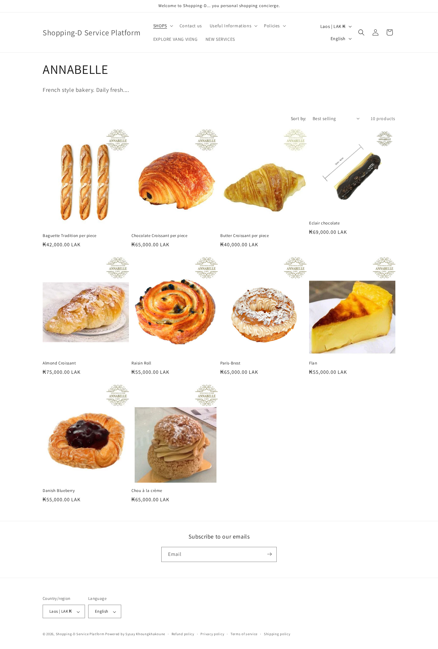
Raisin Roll (141, 363)
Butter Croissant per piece (244, 235)
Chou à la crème (146, 490)
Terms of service (244, 634)
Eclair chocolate (324, 223)
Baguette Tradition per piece (70, 235)
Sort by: (298, 118)
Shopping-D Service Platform (80, 634)
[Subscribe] (269, 554)
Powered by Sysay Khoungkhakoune (135, 634)
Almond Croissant (59, 363)
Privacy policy (212, 634)
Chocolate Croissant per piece (159, 235)
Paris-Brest (230, 363)
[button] (162, 25)
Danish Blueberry (59, 490)
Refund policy (183, 634)
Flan (313, 363)
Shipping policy (277, 634)
